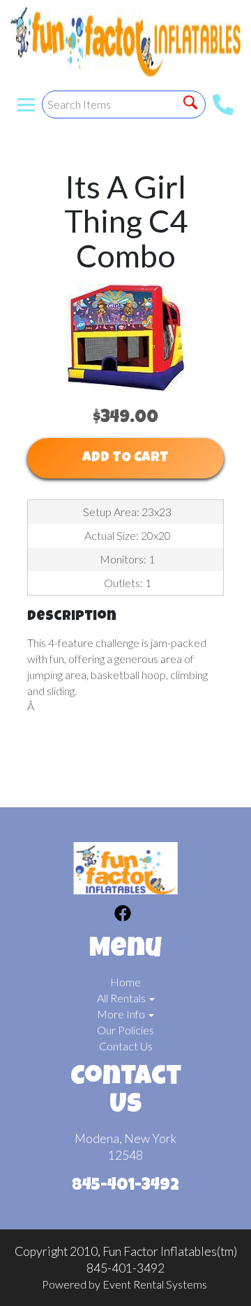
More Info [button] (122, 1013)
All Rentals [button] (122, 997)
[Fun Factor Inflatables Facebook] (122, 915)
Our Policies (125, 1029)
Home (125, 981)
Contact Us (126, 1045)
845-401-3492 (125, 1186)
